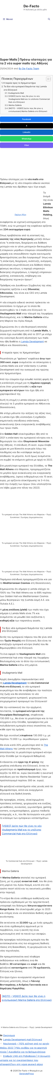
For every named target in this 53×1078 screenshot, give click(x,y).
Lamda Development (32, 341)
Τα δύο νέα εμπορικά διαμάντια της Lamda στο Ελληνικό (25, 88)
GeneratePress (26, 1073)
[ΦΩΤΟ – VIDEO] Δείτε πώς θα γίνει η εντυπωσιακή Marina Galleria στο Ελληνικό (28, 109)
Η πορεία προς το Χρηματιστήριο (19, 83)
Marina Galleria (15, 105)
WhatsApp (26, 139)
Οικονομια (9, 1035)
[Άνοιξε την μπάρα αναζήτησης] (49, 19)
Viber (26, 145)
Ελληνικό (37, 1039)
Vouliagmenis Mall (16, 93)
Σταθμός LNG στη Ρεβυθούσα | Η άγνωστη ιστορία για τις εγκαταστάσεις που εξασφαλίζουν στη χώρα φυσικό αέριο (25, 1060)
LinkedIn (26, 132)
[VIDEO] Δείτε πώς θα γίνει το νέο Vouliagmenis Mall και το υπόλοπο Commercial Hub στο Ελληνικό (29, 99)
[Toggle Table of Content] (47, 79)
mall (28, 1039)
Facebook (26, 119)
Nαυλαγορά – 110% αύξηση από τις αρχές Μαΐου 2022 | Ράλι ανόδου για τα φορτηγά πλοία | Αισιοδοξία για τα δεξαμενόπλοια (24, 1047)
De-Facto (31, 6)
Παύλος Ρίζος (20, 214)
